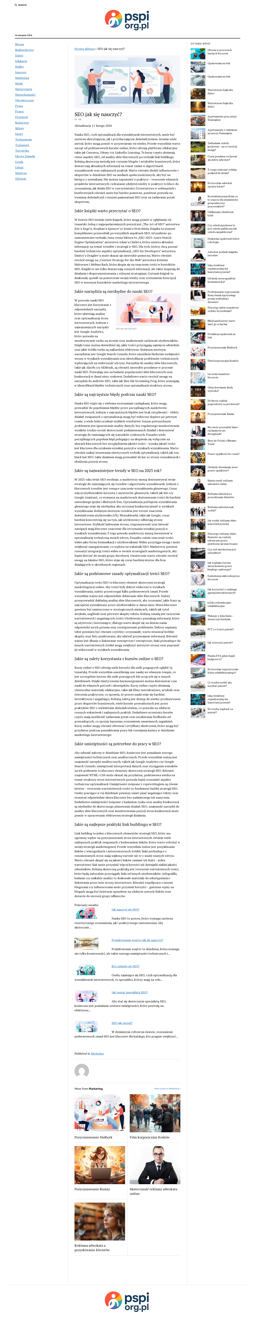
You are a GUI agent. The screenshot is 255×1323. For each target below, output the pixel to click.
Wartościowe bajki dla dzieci (220, 91)
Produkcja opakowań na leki (221, 335)
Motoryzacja (23, 89)
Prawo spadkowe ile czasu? (224, 454)
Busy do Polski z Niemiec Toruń (222, 442)
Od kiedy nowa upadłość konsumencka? (222, 280)
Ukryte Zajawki (25, 156)
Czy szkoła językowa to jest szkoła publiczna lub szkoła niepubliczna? (222, 229)
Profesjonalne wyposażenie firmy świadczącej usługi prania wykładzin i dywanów (224, 297)
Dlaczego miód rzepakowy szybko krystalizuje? (223, 309)
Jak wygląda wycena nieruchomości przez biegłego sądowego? (220, 566)
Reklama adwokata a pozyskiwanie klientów (92, 1247)
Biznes (19, 44)
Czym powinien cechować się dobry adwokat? (222, 158)
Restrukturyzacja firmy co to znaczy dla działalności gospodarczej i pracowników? (223, 201)
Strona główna (84, 49)
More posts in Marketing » (168, 1088)
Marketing (22, 78)
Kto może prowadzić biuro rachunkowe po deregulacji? (223, 431)
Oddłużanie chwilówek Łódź (221, 213)
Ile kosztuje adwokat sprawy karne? (220, 184)
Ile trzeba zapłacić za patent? (220, 710)
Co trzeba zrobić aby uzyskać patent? (220, 684)
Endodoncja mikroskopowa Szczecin (224, 577)
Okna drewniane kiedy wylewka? (220, 389)
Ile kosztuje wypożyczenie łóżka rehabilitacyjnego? (223, 671)
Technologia (23, 139)
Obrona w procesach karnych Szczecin (220, 51)
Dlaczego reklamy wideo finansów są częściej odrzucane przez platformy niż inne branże (223, 539)
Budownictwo (24, 50)
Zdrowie (20, 179)
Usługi (19, 167)
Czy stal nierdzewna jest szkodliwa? (222, 551)
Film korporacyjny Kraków (150, 1137)
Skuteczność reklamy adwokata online (153, 1191)
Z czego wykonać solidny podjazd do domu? (222, 171)
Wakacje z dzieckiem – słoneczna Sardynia (220, 617)
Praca (19, 106)
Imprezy (21, 72)
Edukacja (21, 61)
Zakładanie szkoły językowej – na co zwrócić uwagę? (222, 146)
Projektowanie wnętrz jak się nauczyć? (137, 940)
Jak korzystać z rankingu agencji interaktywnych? (222, 591)
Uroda (19, 162)
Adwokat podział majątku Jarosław (223, 253)
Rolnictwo (22, 123)
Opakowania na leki (219, 63)
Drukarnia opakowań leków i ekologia (224, 240)
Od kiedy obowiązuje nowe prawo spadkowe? (223, 468)
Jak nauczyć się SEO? (125, 909)
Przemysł (21, 117)
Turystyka (22, 151)
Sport (19, 134)
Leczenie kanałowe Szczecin (219, 375)
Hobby (19, 67)
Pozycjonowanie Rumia (92, 1189)
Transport (22, 145)
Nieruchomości (25, 95)
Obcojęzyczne (24, 100)
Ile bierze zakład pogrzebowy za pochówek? (224, 402)
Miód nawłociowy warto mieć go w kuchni (221, 322)
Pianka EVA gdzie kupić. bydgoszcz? (221, 657)
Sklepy (19, 128)
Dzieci (19, 55)
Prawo (19, 111)
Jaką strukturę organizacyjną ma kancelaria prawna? (219, 269)
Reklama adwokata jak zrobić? (221, 508)
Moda (19, 83)
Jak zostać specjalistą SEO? (130, 992)
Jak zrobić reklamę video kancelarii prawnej (222, 522)
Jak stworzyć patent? (220, 642)
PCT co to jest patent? (221, 629)
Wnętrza (21, 173)
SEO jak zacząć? (122, 1023)
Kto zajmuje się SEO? (125, 966)
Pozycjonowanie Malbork (93, 1137)
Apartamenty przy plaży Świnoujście (222, 118)
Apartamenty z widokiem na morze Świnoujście (222, 131)
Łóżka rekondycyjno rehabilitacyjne (219, 604)
